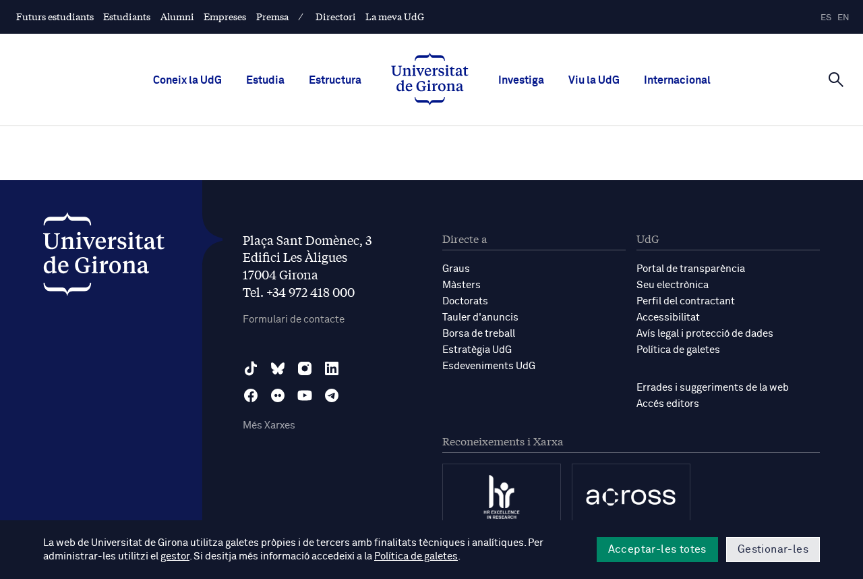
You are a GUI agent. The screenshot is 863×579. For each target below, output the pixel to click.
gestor (174, 556)
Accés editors (667, 404)
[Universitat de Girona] (104, 257)
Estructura (335, 80)
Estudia (265, 80)
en (843, 17)
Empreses (225, 16)
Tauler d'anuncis (480, 317)
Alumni (177, 16)
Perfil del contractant (685, 301)
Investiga (521, 80)
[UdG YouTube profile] (305, 395)
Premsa (272, 16)
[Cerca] (836, 79)
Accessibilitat (668, 317)
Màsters (461, 285)
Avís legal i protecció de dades (704, 334)
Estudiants (126, 16)
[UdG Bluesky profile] (278, 368)
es (826, 17)
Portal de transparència (690, 269)
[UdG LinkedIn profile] (332, 368)
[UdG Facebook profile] (251, 395)
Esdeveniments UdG (488, 366)
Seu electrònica (672, 285)
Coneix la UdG (187, 80)
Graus (456, 269)
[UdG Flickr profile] (278, 395)
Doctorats (465, 301)
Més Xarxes (269, 425)
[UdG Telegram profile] (332, 395)
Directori (336, 16)
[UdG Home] (430, 80)
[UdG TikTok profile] (251, 368)
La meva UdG (394, 16)
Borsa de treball (478, 334)
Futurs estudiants (55, 16)
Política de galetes (678, 350)
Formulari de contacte (294, 319)
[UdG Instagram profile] (305, 368)
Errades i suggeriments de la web (712, 388)
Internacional (677, 80)
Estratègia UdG (477, 350)
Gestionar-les (773, 549)
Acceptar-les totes (657, 549)
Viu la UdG (594, 80)
